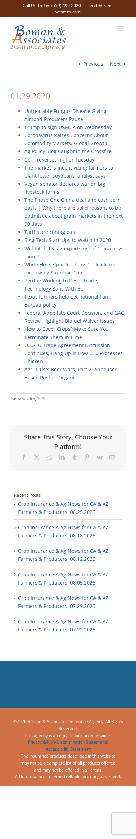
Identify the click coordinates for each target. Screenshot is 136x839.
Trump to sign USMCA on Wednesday (68, 127)
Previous (93, 63)
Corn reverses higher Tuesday (59, 159)
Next (115, 63)
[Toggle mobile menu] (122, 29)
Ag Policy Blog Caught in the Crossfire (68, 151)
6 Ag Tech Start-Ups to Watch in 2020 (67, 240)
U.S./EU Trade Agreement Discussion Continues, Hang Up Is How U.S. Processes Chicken (73, 353)
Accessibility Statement (68, 749)
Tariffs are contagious (49, 232)
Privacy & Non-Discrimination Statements (68, 742)
